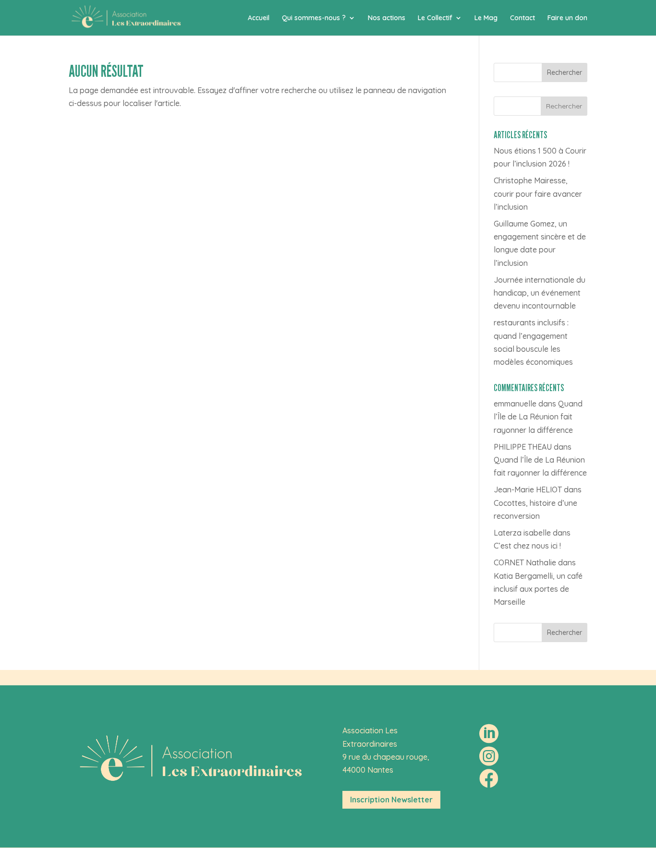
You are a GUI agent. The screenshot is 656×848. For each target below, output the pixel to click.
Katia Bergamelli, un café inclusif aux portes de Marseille (538, 589)
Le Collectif (435, 18)
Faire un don (567, 18)
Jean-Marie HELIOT (528, 489)
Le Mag (486, 18)
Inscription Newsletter (391, 799)
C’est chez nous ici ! (527, 545)
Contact (522, 18)
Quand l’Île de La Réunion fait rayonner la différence (538, 416)
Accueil (258, 18)
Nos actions (386, 18)
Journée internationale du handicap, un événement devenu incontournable (539, 293)
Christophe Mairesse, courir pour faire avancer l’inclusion (538, 193)
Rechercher (564, 72)
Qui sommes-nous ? (314, 18)
